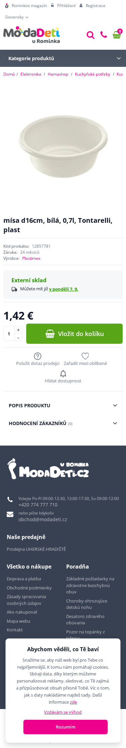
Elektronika (30, 74)
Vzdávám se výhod (63, 712)
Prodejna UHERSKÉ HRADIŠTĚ (36, 549)
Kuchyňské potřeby (92, 74)
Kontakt (15, 630)
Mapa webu (18, 621)
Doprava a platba (24, 579)
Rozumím (65, 727)
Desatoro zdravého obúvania (85, 619)
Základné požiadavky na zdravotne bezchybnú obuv (90, 585)
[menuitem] (26, 5)
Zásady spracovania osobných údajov (26, 599)
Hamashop (58, 74)
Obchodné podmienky (29, 588)
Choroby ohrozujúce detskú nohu (86, 604)
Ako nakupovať (22, 612)
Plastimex (31, 258)
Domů (9, 74)
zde (73, 702)
